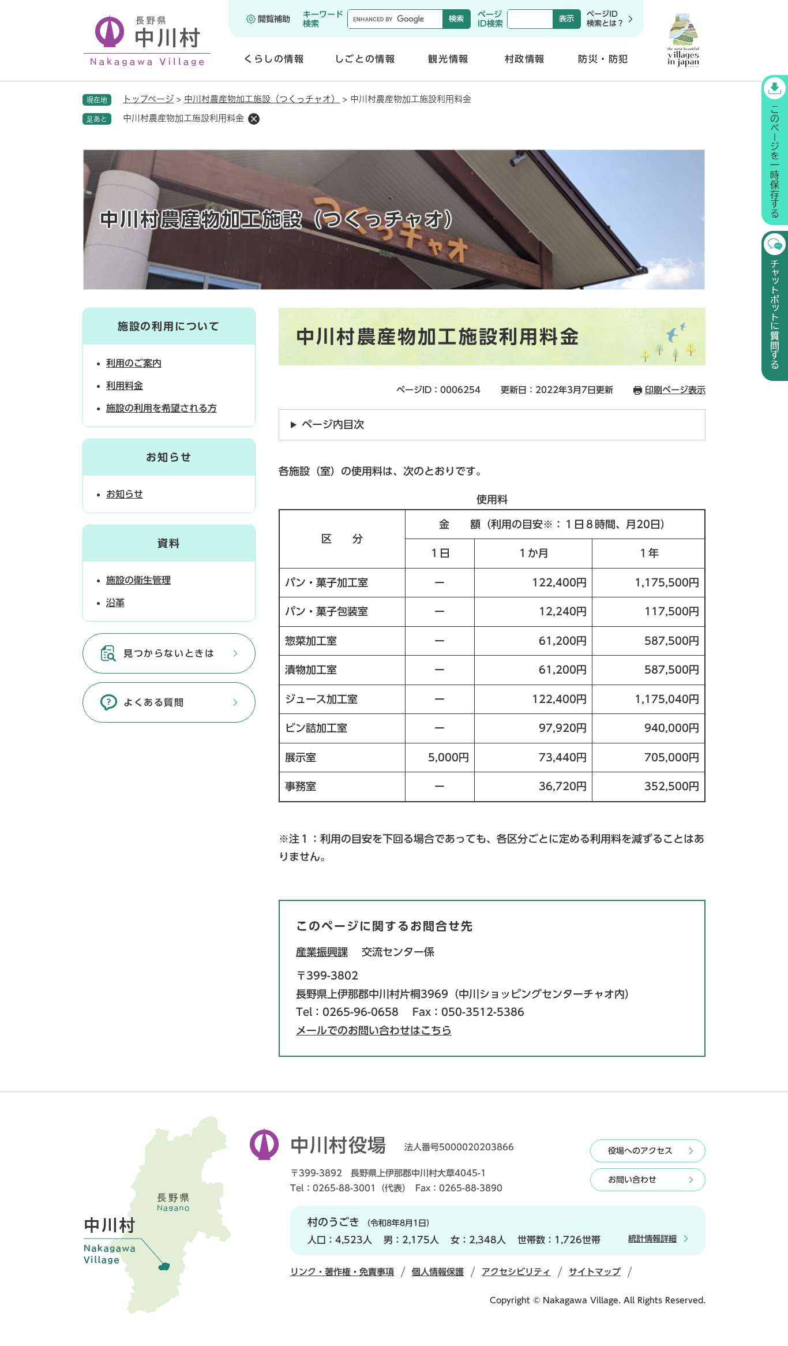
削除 (254, 119)
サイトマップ (595, 1272)
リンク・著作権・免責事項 (342, 1272)
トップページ (148, 99)
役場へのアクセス (640, 1151)
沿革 (115, 602)
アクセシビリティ (516, 1272)
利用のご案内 (134, 363)
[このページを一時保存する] (774, 150)
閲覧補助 (274, 19)
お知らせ (124, 494)
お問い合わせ (632, 1180)
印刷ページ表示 (675, 390)
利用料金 (124, 385)
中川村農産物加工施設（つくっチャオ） (262, 99)
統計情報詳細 (652, 1239)
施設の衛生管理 (138, 580)
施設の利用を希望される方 (161, 408)
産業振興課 (322, 952)
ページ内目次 (333, 424)
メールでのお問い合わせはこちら (374, 1030)
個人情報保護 (438, 1272)
